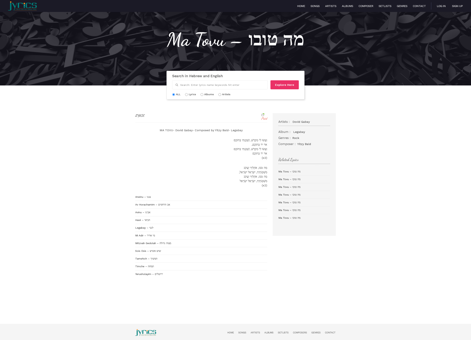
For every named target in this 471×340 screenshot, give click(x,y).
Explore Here (284, 85)
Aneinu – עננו (143, 196)
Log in (441, 6)
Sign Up (457, 6)
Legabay (299, 132)
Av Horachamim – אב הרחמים (152, 204)
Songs (315, 6)
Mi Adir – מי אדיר (145, 235)
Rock (295, 138)
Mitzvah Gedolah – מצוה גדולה (153, 243)
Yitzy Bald (304, 144)
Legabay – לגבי (144, 227)
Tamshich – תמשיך (146, 258)
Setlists (385, 6)
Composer (366, 6)
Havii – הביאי (142, 220)
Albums (347, 6)
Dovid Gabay (301, 122)
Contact (419, 6)
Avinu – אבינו (142, 212)
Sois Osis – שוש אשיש (148, 250)
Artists (330, 6)
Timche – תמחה (144, 266)
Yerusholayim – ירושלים (149, 274)
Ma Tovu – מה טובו (289, 171)
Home (301, 6)
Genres (402, 6)
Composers (300, 332)
